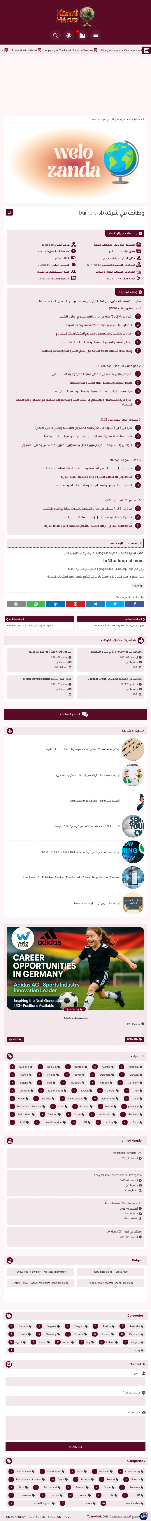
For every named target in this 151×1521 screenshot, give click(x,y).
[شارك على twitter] (115, 604)
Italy (132, 1090)
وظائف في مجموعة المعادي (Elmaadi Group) (114, 678)
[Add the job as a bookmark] (9, 212)
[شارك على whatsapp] (36, 604)
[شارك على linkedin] (55, 604)
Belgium (48, 1066)
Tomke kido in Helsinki (77, 50)
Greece (100, 1082)
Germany (132, 1039)
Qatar (58, 1106)
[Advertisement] (75, 85)
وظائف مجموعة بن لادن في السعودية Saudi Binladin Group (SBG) (81, 851)
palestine (131, 1106)
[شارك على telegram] (95, 604)
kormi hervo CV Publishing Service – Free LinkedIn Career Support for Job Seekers (71, 877)
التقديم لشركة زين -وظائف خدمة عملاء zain (95, 800)
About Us (54, 1516)
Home (67, 1516)
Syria (131, 1122)
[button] (68, 35)
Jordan (107, 1090)
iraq (45, 1082)
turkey (105, 1122)
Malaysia (21, 1090)
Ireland (20, 1082)
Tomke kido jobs (47, 50)
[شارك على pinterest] (75, 604)
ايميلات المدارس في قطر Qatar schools (97, 903)
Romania (130, 1114)
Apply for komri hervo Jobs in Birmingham (118, 1175)
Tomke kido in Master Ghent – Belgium (110, 1282)
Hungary (72, 1082)
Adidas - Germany (75, 1018)
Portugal (82, 1106)
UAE (80, 1122)
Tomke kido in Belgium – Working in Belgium (40, 1271)
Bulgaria (20, 1066)
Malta (132, 1098)
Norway (43, 1098)
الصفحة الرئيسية (136, 119)
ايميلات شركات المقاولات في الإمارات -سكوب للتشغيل (88, 775)
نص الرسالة (134, 1411)
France (20, 1074)
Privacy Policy (15, 1516)
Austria (102, 1066)
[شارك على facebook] (134, 604)
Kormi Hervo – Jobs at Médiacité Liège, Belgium (40, 1282)
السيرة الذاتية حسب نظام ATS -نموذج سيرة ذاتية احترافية (87, 826)
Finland (46, 1074)
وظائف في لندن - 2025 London (124, 1231)
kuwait (81, 1090)
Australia (130, 1066)
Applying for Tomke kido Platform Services (123, 50)
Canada (130, 1074)
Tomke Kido (94, 1516)
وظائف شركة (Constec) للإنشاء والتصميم (116, 651)
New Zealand (72, 1098)
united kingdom (49, 1122)
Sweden (49, 1114)
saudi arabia (101, 1114)
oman (18, 1098)
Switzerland (21, 1114)
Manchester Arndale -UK (127, 1152)
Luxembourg (52, 1090)
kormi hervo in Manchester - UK (123, 1203)
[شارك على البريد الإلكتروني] (16, 604)
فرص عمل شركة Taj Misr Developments (46, 678)
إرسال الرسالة (75, 1446)
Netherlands (104, 1098)
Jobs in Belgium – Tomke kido (111, 1271)
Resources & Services (26, 1106)
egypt (123, 119)
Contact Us (37, 1516)
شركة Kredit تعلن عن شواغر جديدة (50, 651)
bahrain (75, 1066)
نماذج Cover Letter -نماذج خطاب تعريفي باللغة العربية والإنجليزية (82, 749)
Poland (106, 1106)
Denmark (101, 1074)
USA (18, 1122)
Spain (74, 1114)
